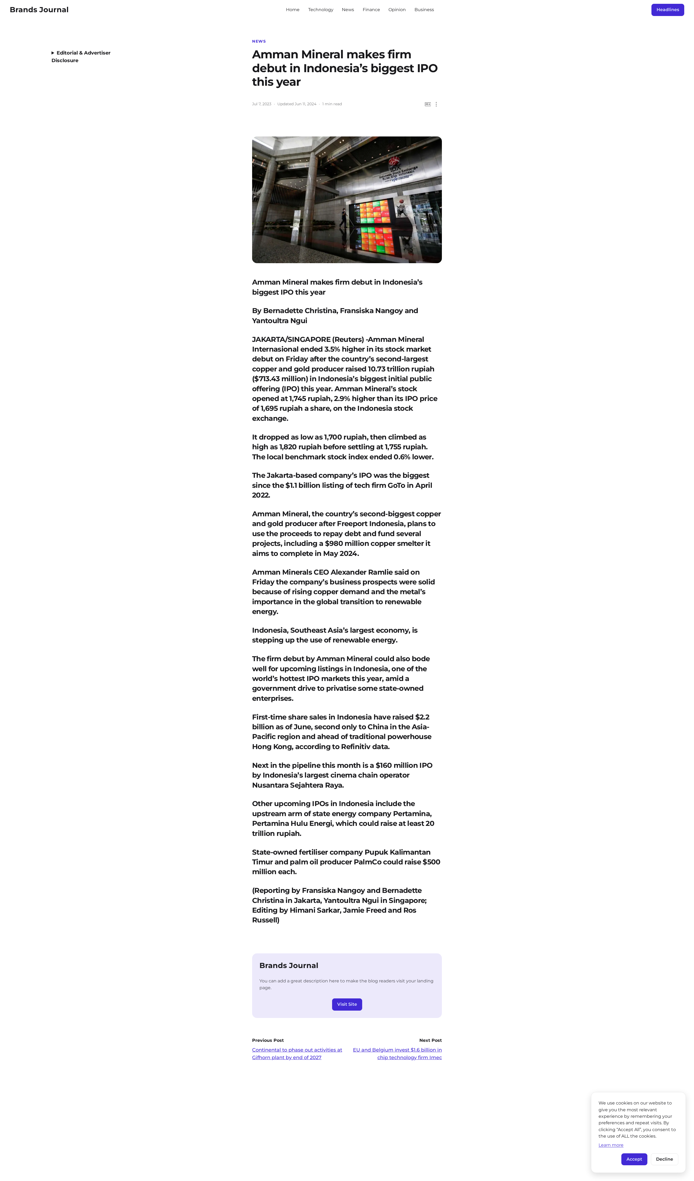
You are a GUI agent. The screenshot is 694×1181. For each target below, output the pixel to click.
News (348, 9)
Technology (320, 9)
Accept (634, 1159)
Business (424, 9)
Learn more (611, 1145)
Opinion (397, 9)
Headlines (668, 9)
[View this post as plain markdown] (427, 104)
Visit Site (347, 1004)
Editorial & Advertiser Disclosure (81, 56)
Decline (664, 1159)
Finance (371, 9)
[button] (436, 104)
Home (293, 9)
